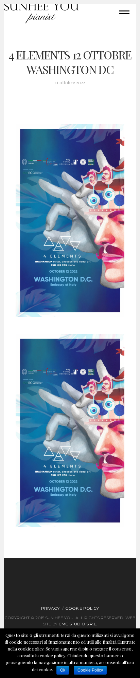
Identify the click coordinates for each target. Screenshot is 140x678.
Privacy (50, 608)
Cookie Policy (82, 608)
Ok (62, 670)
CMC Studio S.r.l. (77, 623)
